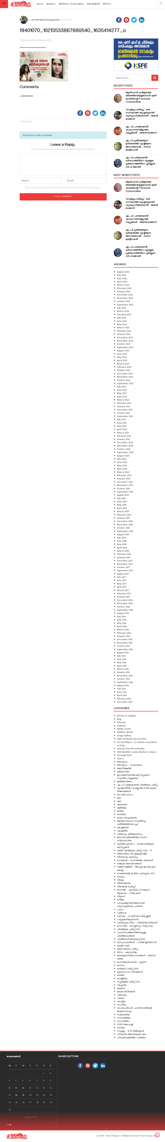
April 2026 (122, 281)
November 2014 (125, 675)
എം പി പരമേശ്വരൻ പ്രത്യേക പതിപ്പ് (137, 784)
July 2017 (121, 576)
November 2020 (125, 445)
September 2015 (125, 649)
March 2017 (123, 590)
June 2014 (121, 691)
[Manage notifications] (157, 1134)
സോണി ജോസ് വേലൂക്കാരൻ (45, 19)
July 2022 (121, 386)
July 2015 (121, 655)
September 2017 (125, 570)
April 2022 (122, 396)
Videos (120, 758)
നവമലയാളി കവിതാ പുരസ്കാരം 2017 (136, 873)
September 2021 (125, 416)
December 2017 (125, 560)
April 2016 (122, 626)
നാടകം (121, 876)
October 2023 (123, 343)
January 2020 (123, 478)
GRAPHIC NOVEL (125, 732)
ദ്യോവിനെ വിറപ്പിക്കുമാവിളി (132, 853)
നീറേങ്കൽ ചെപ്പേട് (126, 886)
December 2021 (125, 409)
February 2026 (124, 288)
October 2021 (123, 412)
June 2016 (122, 619)
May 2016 (122, 623)
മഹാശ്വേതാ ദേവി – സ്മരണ (131, 961)
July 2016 (121, 616)
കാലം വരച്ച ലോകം (127, 817)
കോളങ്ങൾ (93, 4)
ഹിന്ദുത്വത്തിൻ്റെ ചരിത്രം (131, 1037)
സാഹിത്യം (123, 1021)
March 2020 (123, 472)
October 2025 (123, 301)
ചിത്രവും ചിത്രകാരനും (129, 833)
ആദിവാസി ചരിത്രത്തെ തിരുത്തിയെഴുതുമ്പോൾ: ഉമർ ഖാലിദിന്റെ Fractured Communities (141, 97)
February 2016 (124, 632)
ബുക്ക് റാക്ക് (123, 945)
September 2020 (125, 452)
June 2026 (122, 278)
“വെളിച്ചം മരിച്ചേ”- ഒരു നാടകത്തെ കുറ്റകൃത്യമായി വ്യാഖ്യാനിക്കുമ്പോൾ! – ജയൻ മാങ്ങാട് (142, 114)
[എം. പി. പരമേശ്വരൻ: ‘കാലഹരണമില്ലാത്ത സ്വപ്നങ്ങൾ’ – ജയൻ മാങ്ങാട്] (118, 131)
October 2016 (123, 606)
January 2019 (123, 517)
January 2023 (123, 370)
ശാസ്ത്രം (121, 1001)
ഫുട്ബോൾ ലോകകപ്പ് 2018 (131, 938)
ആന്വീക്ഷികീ (124, 768)
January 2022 (123, 406)
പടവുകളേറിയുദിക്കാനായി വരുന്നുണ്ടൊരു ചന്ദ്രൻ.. (131, 904)
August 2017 (123, 573)
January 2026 (123, 291)
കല (119, 801)
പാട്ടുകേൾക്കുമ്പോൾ (127, 919)
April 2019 (122, 508)
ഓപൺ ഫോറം (125, 794)
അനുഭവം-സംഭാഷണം (71, 4)
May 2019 (121, 504)
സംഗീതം (121, 1004)
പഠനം (120, 909)
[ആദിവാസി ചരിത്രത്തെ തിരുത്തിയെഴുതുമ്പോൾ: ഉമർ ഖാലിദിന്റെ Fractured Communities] (118, 98)
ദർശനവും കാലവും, (127, 856)
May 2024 (122, 324)
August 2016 (123, 613)
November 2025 (125, 297)
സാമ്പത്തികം (124, 1017)
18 (16, 1094)
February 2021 (124, 435)
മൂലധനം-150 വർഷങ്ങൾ (129, 971)
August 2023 (123, 350)
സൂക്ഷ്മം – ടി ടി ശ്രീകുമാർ (130, 1030)
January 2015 (123, 672)
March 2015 (123, 668)
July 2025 (121, 307)
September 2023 (125, 347)
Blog (119, 718)
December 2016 (125, 600)
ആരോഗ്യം (123, 771)
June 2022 (122, 389)
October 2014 (123, 678)
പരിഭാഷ (121, 912)
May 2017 (121, 583)
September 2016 (125, 609)
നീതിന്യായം (124, 883)
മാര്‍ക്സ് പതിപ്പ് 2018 (127, 968)
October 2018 (123, 527)
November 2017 (125, 563)
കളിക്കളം (121, 807)
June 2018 (122, 540)
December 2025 (125, 294)
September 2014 (125, 682)
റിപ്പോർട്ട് (121, 984)
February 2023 (124, 366)
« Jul (9, 1124)
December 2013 (125, 701)
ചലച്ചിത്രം (122, 830)
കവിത (120, 810)
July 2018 (121, 537)
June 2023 (122, 353)
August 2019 (123, 494)
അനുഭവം (122, 761)
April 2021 (122, 429)
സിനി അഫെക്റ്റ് (125, 1024)
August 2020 (123, 455)
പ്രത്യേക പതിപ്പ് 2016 (128, 929)
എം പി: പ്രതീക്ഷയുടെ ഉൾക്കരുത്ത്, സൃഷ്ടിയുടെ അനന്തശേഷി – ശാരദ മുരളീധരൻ (138, 145)
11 (16, 1087)
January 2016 (123, 636)
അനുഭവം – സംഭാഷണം (130, 764)
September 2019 (125, 491)
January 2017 (123, 596)
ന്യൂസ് (121, 896)
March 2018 (123, 550)
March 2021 (123, 432)
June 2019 (122, 501)
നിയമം (120, 879)
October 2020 (123, 448)
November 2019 (125, 485)
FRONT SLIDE (124, 728)
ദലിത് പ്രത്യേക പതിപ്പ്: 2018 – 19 (134, 850)
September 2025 (125, 304)
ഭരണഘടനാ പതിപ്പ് (127, 948)
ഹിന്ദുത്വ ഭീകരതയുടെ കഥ (131, 1034)
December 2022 (125, 373)
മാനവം (121, 965)
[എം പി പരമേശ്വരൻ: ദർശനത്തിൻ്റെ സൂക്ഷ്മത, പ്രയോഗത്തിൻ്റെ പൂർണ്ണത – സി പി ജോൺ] (118, 163)
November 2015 (125, 642)
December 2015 (125, 639)
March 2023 (123, 363)
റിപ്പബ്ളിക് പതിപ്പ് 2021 (128, 981)
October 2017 (123, 567)
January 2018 (123, 557)
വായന (120, 998)
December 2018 (125, 521)
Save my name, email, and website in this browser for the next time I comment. (64, 187)
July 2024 (121, 317)
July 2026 (121, 274)
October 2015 (123, 645)
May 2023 (122, 357)
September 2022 (125, 383)
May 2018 (121, 544)
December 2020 (125, 442)
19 (23, 1094)
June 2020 (122, 462)
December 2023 (125, 337)
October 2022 (123, 380)
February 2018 (124, 553)
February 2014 (124, 698)
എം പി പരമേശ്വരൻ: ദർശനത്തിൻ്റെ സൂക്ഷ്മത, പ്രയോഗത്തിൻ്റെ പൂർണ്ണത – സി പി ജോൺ (141, 162)
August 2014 (123, 685)
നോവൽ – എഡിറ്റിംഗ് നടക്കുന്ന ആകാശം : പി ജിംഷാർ (133, 891)
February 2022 (124, 402)
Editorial (121, 722)
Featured (121, 725)
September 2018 (125, 531)
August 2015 (123, 652)
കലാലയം (122, 804)
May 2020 (122, 465)
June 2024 (122, 320)
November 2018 (125, 524)
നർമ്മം (120, 899)
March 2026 (123, 284)
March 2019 (123, 511)
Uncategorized (124, 755)
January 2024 (123, 334)
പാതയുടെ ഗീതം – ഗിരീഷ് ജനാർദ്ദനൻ (137, 922)
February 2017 (124, 593)
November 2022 (125, 376)
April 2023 (122, 360)
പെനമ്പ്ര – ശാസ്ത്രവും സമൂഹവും (135, 925)
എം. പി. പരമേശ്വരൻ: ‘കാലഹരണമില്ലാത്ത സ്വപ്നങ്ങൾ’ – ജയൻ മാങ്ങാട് (141, 130)
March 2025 (123, 311)
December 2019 (125, 481)
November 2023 (125, 340)
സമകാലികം (123, 1014)
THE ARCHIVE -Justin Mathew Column (136, 751)
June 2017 (122, 580)
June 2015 (122, 659)
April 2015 (122, 665)
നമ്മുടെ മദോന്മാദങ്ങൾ (129, 863)
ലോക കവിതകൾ (126, 991)
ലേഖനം (50, 4)
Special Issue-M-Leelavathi (130, 748)
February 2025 (124, 314)
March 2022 (123, 399)
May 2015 (121, 662)
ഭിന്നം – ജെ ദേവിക (127, 952)
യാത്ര (120, 974)
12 (23, 1087)
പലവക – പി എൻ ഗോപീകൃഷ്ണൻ (134, 915)
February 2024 (124, 330)
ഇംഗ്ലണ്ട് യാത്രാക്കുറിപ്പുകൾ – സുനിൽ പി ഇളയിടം (134, 776)
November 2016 (125, 603)
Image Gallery (124, 735)
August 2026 (123, 271)
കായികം (121, 814)
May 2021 (121, 425)
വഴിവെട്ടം (122, 994)
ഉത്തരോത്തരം (124, 781)
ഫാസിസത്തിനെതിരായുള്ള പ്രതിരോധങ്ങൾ (131, 934)
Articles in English (126, 715)
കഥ (119, 797)
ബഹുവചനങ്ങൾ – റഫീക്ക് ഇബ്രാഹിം (137, 942)
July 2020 (121, 458)
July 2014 (121, 688)
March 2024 (123, 327)
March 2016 (123, 629)
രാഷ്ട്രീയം (122, 978)
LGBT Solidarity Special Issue (131, 738)
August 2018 (123, 534)
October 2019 (123, 488)
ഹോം (40, 4)
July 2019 (121, 498)
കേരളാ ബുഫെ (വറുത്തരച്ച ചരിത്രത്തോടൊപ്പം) (131, 822)
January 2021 (123, 439)
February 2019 (124, 514)
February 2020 (124, 475)
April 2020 (122, 468)
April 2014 (122, 695)
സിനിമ (120, 1027)
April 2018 (122, 547)
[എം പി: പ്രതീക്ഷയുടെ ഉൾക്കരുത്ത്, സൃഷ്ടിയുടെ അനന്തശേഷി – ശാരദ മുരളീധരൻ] (118, 146)
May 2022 (122, 393)
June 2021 (122, 422)
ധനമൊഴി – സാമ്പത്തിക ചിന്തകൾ (135, 860)
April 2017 (122, 586)
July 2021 (121, 419)
